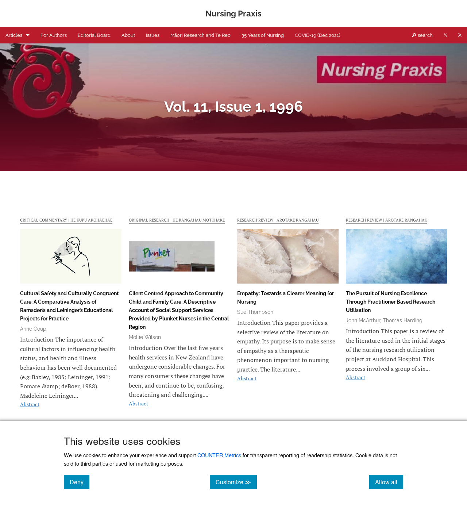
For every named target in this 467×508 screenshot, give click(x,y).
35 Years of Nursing (263, 35)
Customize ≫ (236, 481)
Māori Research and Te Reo (200, 35)
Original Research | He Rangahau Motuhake (177, 220)
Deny (79, 481)
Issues (152, 35)
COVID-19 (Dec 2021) (317, 35)
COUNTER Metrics (219, 455)
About (128, 35)
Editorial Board (94, 35)
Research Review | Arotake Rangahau (278, 220)
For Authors (53, 35)
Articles (13, 35)
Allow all (389, 481)
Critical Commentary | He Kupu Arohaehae (66, 220)
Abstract (29, 404)
